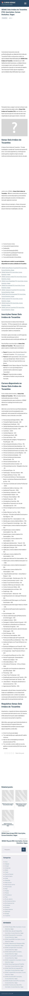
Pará (6, 888)
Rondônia (7, 905)
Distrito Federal (9, 874)
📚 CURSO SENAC (8, 2)
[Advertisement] (14, 34)
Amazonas (7, 868)
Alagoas (7, 863)
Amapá (7, 866)
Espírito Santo (8, 876)
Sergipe (7, 913)
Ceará (6, 872)
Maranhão (7, 880)
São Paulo (7, 911)
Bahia (6, 870)
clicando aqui (20, 354)
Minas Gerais (8, 886)
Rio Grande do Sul (9, 903)
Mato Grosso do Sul (10, 884)
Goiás (6, 878)
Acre (6, 861)
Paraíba (7, 890)
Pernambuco (8, 895)
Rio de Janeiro (9, 899)
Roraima (7, 907)
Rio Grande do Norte (10, 901)
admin (10, 18)
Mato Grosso (8, 882)
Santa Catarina (9, 909)
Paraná (7, 892)
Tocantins (4, 18)
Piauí (6, 897)
